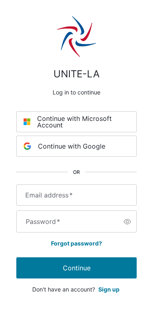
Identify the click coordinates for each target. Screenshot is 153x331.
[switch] (127, 221)
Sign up (109, 289)
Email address (49, 195)
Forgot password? (76, 243)
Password (43, 221)
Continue (77, 268)
